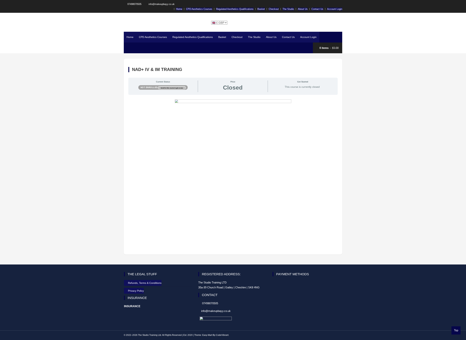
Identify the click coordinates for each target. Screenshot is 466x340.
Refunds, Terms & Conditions (144, 282)
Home (179, 9)
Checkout (274, 9)
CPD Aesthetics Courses (199, 9)
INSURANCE (132, 306)
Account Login (334, 9)
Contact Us (317, 9)
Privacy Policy (136, 290)
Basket (261, 9)
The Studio (288, 9)
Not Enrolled (149, 87)
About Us (303, 9)
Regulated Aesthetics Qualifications (235, 9)
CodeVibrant (222, 335)
